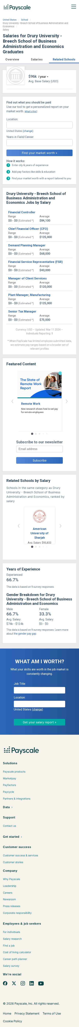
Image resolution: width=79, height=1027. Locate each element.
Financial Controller (21, 212)
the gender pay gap (25, 633)
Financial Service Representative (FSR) (35, 262)
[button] (12, 59)
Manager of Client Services (27, 278)
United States (10, 20)
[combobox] (39, 125)
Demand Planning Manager (27, 245)
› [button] (66, 401)
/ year (42, 76)
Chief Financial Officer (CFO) (28, 229)
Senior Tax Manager (22, 311)
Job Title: (20, 683)
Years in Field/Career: (20, 137)
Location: (12, 119)
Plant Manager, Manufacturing (29, 295)
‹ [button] (12, 401)
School (24, 20)
